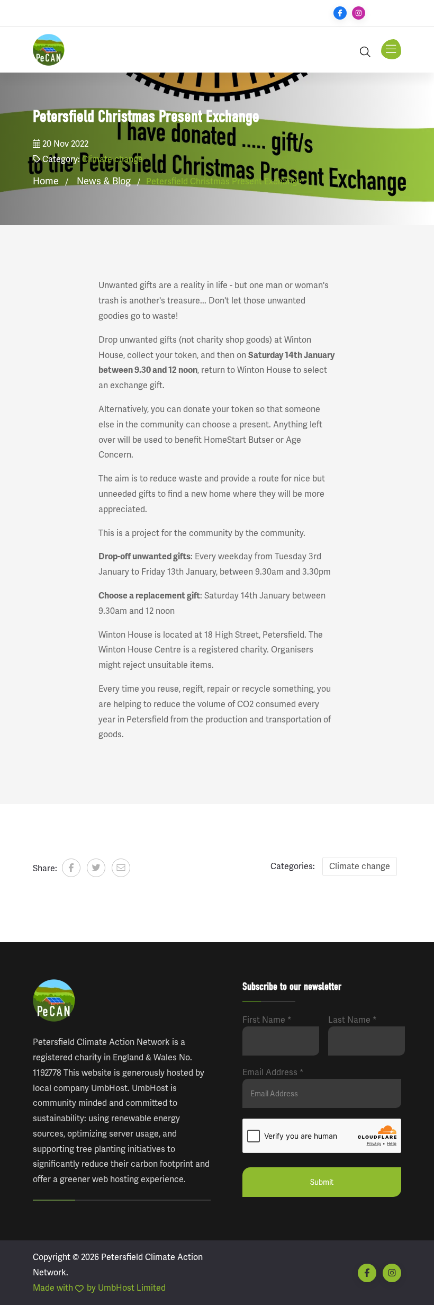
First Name (267, 1019)
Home (46, 181)
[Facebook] (340, 13)
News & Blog (104, 181)
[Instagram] (358, 13)
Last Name (352, 1019)
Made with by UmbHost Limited (99, 1287)
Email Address (273, 1072)
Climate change (112, 159)
